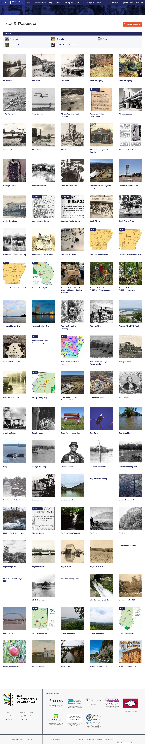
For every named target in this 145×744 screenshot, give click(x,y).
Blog (50, 2)
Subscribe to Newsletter (27, 712)
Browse (29, 2)
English (122, 742)
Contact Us (8, 716)
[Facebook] (134, 739)
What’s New (80, 2)
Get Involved (114, 2)
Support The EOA (25, 716)
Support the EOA (127, 2)
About (99, 2)
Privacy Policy (24, 719)
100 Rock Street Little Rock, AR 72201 (21, 739)
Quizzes (57, 2)
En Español (90, 2)
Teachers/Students (40, 2)
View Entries (133, 24)
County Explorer (68, 2)
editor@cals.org (56, 739)
